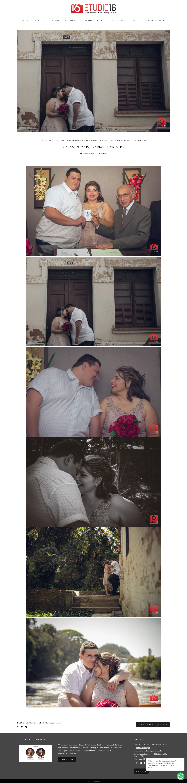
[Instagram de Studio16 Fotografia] (137, 763)
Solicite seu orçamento (153, 725)
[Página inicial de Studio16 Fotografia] (93, 9)
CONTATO (135, 21)
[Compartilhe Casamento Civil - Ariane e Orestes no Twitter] (22, 727)
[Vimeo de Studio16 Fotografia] (144, 763)
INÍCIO (26, 21)
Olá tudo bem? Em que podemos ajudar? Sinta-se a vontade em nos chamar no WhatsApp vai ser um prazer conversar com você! (163, 764)
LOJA (110, 21)
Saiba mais (67, 759)
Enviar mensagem (143, 748)
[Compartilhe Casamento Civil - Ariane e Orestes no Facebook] (17, 727)
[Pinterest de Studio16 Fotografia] (141, 763)
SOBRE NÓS (41, 21)
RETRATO (87, 21)
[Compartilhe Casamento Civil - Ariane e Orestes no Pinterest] (26, 727)
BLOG (121, 21)
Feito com (94, 781)
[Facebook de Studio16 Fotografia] (134, 763)
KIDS (99, 21)
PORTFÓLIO (71, 21)
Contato (141, 771)
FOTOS (55, 21)
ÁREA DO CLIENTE (155, 21)
